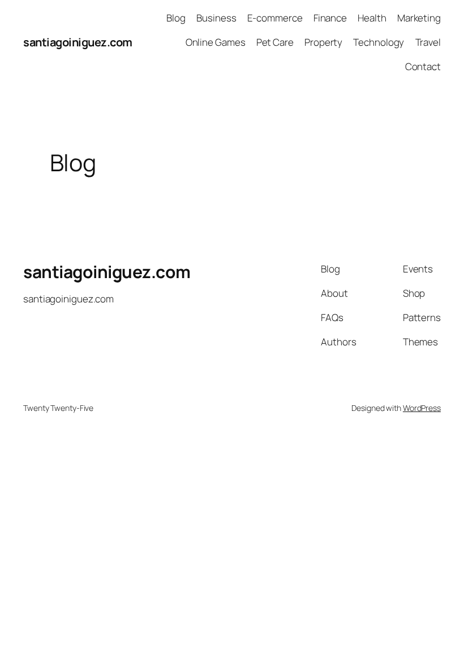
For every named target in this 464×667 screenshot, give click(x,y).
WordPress (422, 407)
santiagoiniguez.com (77, 42)
